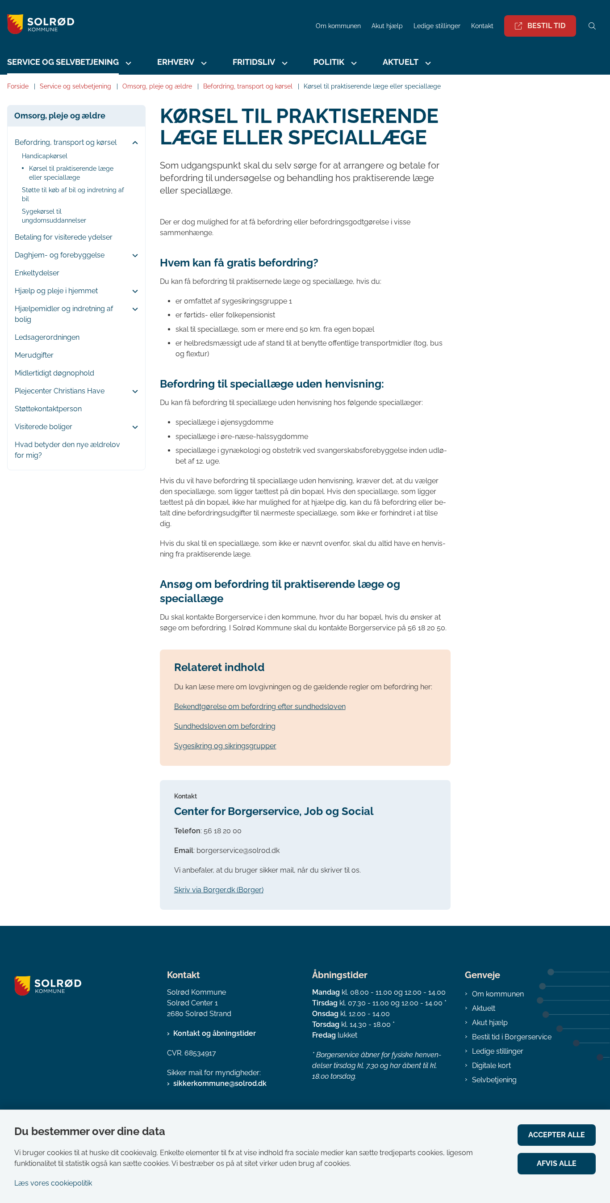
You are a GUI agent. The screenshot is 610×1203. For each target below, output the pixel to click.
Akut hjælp (490, 1022)
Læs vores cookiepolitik (53, 1183)
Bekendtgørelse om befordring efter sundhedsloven (260, 706)
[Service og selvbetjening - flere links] (127, 63)
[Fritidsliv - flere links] (283, 63)
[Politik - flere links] (352, 63)
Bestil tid (546, 25)
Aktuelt (483, 1008)
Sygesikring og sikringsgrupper (225, 746)
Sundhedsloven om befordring (225, 726)
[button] (133, 143)
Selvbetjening (494, 1080)
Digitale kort (491, 1065)
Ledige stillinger (437, 26)
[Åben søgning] (592, 26)
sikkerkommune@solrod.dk (220, 1083)
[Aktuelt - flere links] (426, 63)
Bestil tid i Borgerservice (512, 1037)
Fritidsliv (254, 62)
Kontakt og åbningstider (214, 1033)
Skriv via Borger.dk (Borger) (218, 890)
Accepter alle (556, 1135)
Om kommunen (498, 994)
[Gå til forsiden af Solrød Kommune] (155, 25)
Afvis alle (557, 1163)
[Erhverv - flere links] (202, 63)
